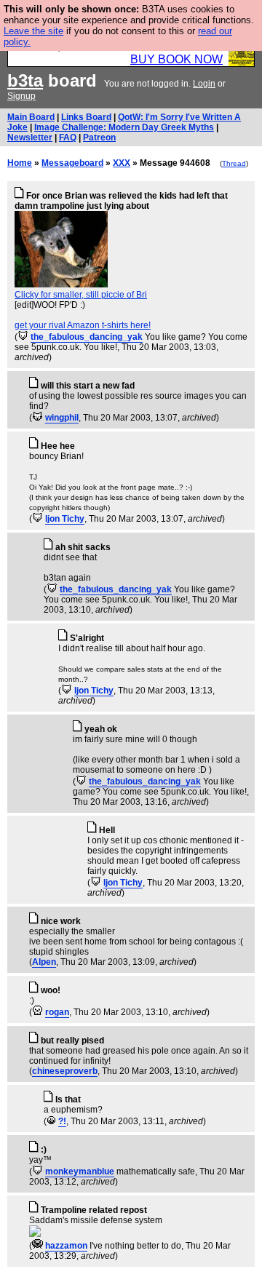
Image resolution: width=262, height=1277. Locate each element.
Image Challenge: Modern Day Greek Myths (124, 127)
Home (19, 163)
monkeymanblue (79, 1171)
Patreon (99, 137)
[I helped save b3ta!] (22, 337)
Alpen (44, 962)
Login (204, 84)
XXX (121, 163)
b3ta (25, 80)
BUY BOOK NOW (176, 59)
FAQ (67, 137)
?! (62, 1121)
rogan (57, 1012)
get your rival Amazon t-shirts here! (83, 325)
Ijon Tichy (64, 519)
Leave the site (33, 30)
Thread (234, 163)
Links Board (86, 117)
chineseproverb (65, 1071)
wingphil (62, 418)
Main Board (31, 117)
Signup (21, 96)
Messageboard (72, 163)
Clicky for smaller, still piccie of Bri (81, 295)
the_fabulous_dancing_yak (87, 337)
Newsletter (29, 137)
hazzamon (66, 1246)
